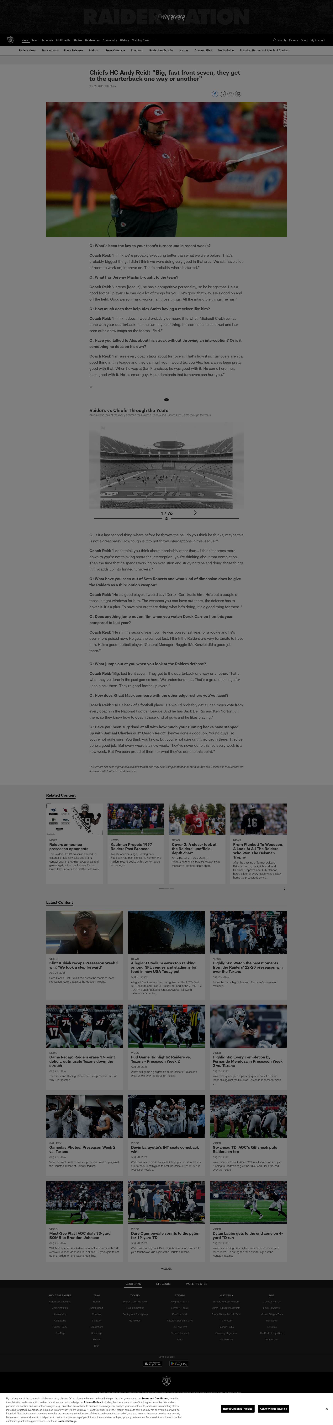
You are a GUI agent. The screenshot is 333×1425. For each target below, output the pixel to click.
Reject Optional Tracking (237, 1408)
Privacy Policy (92, 1402)
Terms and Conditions (155, 1398)
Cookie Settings (67, 1420)
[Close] (327, 1408)
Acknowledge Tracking (273, 1408)
